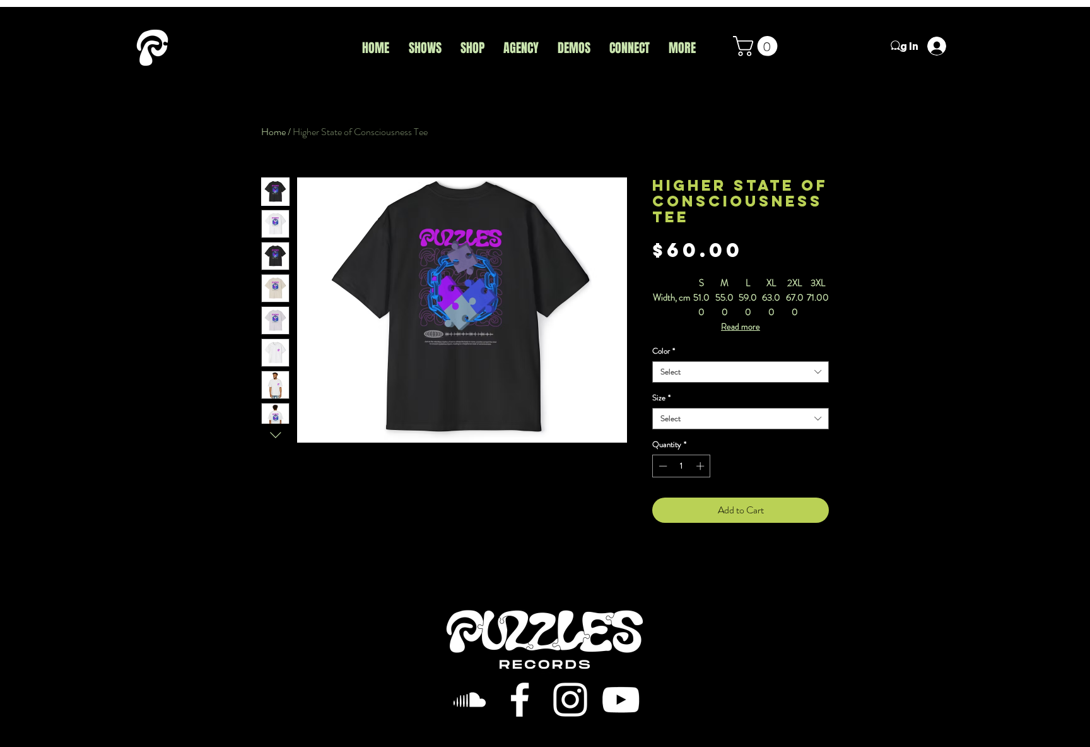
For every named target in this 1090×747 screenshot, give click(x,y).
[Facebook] (519, 699)
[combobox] (740, 372)
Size (661, 398)
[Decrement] (661, 466)
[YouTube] (620, 699)
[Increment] (701, 466)
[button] (757, 46)
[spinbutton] (681, 466)
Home (273, 131)
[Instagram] (570, 699)
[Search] (896, 46)
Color (663, 351)
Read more (740, 326)
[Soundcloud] (469, 699)
